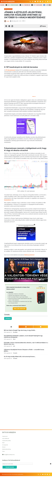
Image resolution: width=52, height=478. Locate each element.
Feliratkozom (10, 467)
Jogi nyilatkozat (5, 438)
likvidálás (8, 318)
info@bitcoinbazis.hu (9, 454)
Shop (3, 451)
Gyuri (14, 339)
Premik (8, 21)
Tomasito (15, 353)
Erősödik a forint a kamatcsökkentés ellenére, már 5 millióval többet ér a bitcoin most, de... (26, 343)
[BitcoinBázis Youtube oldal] (35, 1)
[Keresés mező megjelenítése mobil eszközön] (45, 2)
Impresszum (5, 436)
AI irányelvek (5, 444)
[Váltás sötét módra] (47, 1)
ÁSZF (3, 442)
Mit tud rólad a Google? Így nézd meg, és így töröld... (20, 330)
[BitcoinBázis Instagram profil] (32, 1)
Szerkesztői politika (6, 440)
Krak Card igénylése (19, 308)
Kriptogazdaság (8, 9)
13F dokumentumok (10, 70)
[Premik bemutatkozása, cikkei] (5, 21)
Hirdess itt (34, 96)
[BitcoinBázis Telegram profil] (40, 1)
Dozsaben (15, 332)
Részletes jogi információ (29, 254)
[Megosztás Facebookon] (6, 26)
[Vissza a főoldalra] (7, 1)
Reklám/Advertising (6, 449)
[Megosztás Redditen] (12, 26)
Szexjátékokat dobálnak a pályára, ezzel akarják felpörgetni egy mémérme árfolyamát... (23, 336)
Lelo (14, 346)
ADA (46, 5)
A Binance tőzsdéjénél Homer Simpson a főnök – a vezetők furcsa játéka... (24, 350)
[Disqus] (26, 377)
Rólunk (3, 447)
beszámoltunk (7, 200)
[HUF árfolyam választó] (50, 5)
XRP (34, 5)
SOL (22, 5)
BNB (9, 5)
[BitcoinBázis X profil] (30, 1)
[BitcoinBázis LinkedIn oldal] (37, 1)
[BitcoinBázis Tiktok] (42, 1)
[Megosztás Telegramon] (9, 26)
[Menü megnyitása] (50, 1)
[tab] (11, 326)
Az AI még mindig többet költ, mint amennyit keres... (20, 356)
